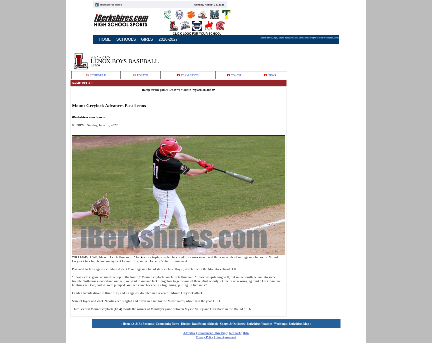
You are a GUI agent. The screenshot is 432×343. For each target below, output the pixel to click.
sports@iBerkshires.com (325, 37)
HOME (105, 39)
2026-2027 (168, 39)
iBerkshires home (111, 4)
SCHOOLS (126, 39)
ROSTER (142, 75)
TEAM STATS (190, 75)
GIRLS (147, 39)
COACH (236, 75)
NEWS (272, 75)
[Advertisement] (324, 58)
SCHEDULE (98, 75)
